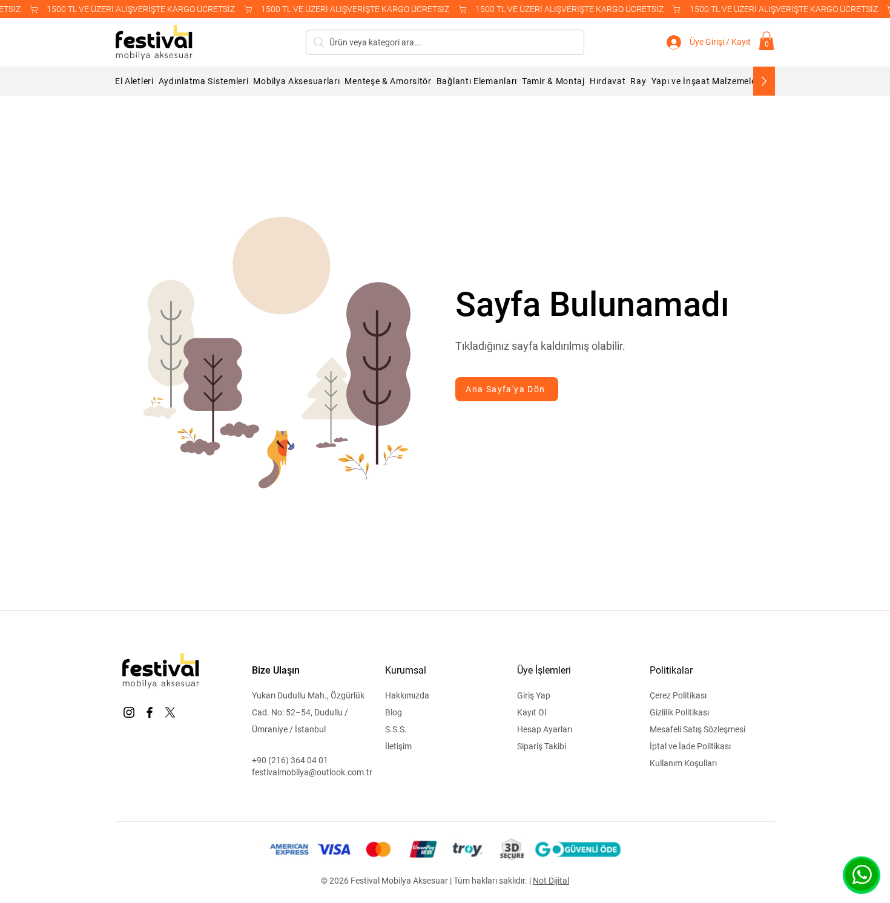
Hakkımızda (407, 695)
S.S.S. (396, 729)
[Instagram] (129, 712)
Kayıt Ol (531, 712)
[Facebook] (149, 712)
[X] (170, 712)
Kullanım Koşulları (683, 763)
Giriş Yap (533, 695)
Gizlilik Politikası (679, 712)
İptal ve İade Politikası (690, 746)
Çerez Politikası (678, 695)
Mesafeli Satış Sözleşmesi (697, 729)
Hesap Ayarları (544, 729)
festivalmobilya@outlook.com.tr (312, 772)
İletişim (398, 746)
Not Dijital (551, 880)
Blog (393, 712)
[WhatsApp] (861, 874)
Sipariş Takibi (541, 746)
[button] (766, 40)
